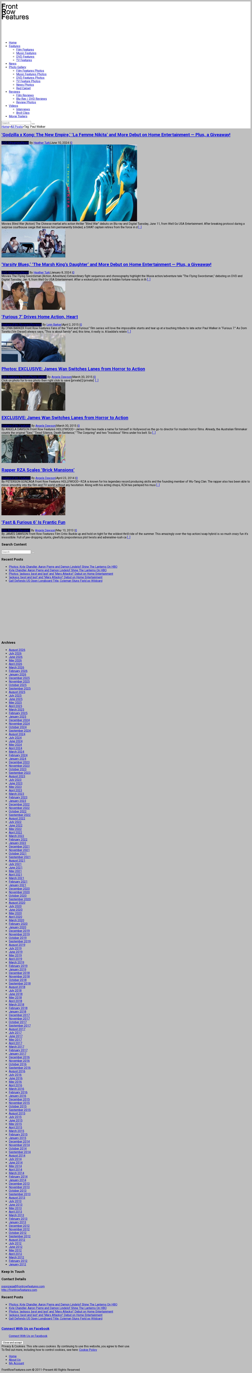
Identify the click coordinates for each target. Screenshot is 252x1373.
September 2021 (20, 857)
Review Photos (26, 102)
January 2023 (17, 801)
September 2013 (20, 1194)
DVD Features (25, 56)
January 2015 (17, 1138)
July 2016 (15, 1075)
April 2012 (15, 1254)
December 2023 (19, 762)
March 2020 (16, 920)
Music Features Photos (31, 74)
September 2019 (20, 941)
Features (14, 46)
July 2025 (15, 695)
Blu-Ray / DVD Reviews (31, 99)
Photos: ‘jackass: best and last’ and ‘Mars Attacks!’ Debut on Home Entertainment (61, 574)
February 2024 (18, 755)
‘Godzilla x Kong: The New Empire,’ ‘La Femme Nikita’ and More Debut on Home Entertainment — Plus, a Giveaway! (115, 134)
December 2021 (19, 846)
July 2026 (15, 653)
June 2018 (16, 994)
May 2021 (15, 871)
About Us (15, 1360)
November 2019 (19, 934)
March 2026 (16, 667)
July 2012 (15, 1243)
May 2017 (15, 1039)
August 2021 (17, 860)
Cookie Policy (88, 1350)
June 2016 (16, 1078)
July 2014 (15, 1159)
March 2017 (16, 1046)
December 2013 (19, 1183)
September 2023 (20, 773)
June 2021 (16, 867)
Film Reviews (25, 95)
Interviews (23, 109)
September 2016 (20, 1068)
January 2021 (17, 885)
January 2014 (17, 1180)
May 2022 (15, 829)
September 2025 (20, 688)
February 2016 (18, 1092)
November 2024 (19, 723)
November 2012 (19, 1229)
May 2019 (15, 955)
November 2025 (19, 681)
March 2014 (16, 1173)
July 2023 (15, 780)
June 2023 (16, 783)
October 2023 (18, 769)
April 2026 (15, 664)
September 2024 (20, 730)
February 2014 (18, 1176)
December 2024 (19, 720)
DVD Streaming (11, 143)
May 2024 (15, 744)
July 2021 (15, 864)
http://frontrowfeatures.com (19, 1290)
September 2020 (20, 899)
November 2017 (19, 1018)
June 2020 (16, 910)
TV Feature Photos (28, 81)
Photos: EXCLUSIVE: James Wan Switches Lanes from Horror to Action (73, 368)
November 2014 (19, 1145)
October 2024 (18, 727)
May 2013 (15, 1208)
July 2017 (15, 1032)
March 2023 (16, 794)
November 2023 (19, 766)
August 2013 (17, 1197)
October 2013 (18, 1190)
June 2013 (16, 1204)
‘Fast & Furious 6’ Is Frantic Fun (33, 522)
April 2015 (15, 1127)
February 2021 (18, 881)
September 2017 (20, 1025)
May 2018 (15, 997)
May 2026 (15, 660)
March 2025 (16, 709)
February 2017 (18, 1050)
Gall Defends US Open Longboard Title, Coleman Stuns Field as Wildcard (55, 581)
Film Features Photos (30, 70)
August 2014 (17, 1155)
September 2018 (20, 983)
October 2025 (18, 685)
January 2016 (17, 1096)
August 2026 (17, 650)
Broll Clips (23, 113)
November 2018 (19, 976)
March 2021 (16, 878)
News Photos (25, 84)
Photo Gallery (17, 67)
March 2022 (16, 836)
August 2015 (17, 1113)
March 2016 (16, 1089)
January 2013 (17, 1222)
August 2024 (17, 734)
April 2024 (15, 748)
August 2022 (17, 818)
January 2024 (17, 759)
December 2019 (19, 931)
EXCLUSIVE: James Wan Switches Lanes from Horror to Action (64, 417)
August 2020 (17, 902)
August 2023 (17, 776)
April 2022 (15, 832)
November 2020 (19, 892)
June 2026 (16, 657)
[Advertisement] (68, 29)
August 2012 (17, 1240)
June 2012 (16, 1247)
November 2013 (19, 1187)
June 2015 (16, 1120)
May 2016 (15, 1082)
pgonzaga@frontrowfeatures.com (23, 1286)
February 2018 (18, 1008)
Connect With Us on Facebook (25, 1329)
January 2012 (17, 1264)
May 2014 (15, 1166)
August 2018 (17, 987)
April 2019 (15, 959)
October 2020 (18, 895)
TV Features (24, 60)
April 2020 (15, 917)
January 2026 (17, 674)
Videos (13, 106)
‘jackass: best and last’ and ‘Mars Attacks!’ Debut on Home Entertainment (55, 577)
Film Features (25, 49)
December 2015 (19, 1099)
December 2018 (19, 973)
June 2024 (16, 741)
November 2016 (19, 1061)
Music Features (26, 53)
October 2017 (18, 1022)
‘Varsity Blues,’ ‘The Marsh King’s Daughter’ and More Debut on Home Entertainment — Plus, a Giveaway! (106, 264)
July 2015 (15, 1117)
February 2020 (18, 924)
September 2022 (20, 815)
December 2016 (19, 1057)
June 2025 (16, 699)
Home (13, 42)
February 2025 (18, 713)
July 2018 (15, 990)
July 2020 (15, 906)
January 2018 (17, 1011)
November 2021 (19, 850)
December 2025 (19, 678)
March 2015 (16, 1131)
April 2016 (15, 1085)
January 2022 (17, 843)
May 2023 (15, 787)
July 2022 (15, 822)
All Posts (17, 126)
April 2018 (15, 1001)
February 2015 (18, 1134)
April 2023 (15, 790)
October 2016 (18, 1064)
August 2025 (17, 692)
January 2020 (17, 927)
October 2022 (18, 811)
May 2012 (15, 1250)
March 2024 (16, 751)
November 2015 (19, 1103)
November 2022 (19, 808)
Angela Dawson (61, 377)
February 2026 (18, 671)
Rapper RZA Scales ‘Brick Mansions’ (38, 470)
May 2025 (15, 702)
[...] (139, 227)
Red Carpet (23, 88)
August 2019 (17, 945)
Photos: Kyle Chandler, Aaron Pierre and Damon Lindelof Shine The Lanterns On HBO (63, 566)
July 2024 (15, 737)
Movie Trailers (18, 116)
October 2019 (18, 938)
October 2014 (18, 1148)
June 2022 (16, 825)
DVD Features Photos (30, 77)
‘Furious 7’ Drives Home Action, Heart (39, 316)
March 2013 (16, 1215)
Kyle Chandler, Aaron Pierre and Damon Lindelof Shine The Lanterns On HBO (58, 570)
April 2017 (15, 1043)
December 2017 (19, 1015)
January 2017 (17, 1053)
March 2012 (16, 1257)
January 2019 (17, 969)
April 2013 (15, 1212)
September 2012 (20, 1236)
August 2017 (17, 1029)
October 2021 (18, 853)
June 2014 (16, 1162)
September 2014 (20, 1152)
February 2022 (18, 839)
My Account (16, 1363)
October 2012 (18, 1233)
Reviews (14, 92)
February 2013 (18, 1219)
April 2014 (15, 1169)
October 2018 (18, 980)
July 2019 (15, 948)
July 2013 (15, 1201)
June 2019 (16, 952)
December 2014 (19, 1141)
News (12, 63)
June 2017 (16, 1036)
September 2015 (20, 1110)
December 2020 (19, 888)
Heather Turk (42, 143)
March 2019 (16, 962)
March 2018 (16, 1004)
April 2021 (15, 874)
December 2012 (19, 1226)
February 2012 (18, 1261)
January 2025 (17, 716)
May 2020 (15, 913)
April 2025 (15, 706)
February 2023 (18, 797)
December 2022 (19, 804)
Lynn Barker (53, 324)
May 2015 (15, 1124)
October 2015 (18, 1106)
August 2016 (17, 1071)
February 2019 (18, 966)
